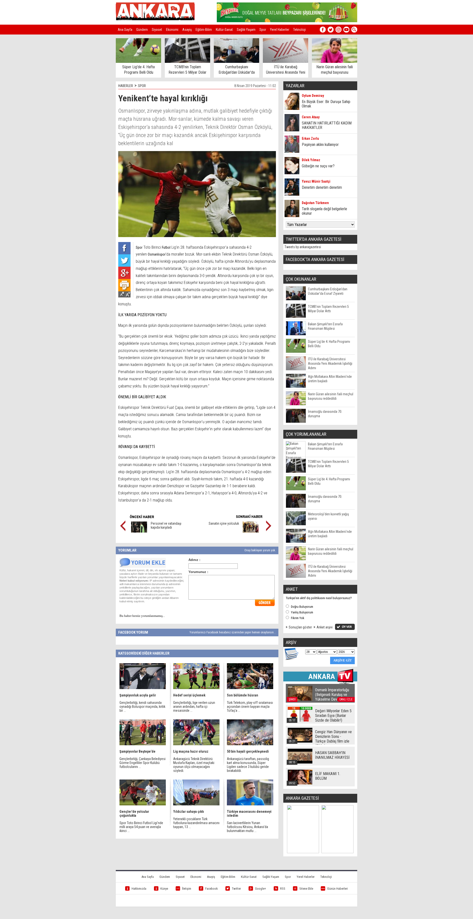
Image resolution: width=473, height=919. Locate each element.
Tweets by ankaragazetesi (303, 247)
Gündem (142, 30)
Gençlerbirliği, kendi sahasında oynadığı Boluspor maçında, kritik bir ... (142, 706)
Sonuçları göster (300, 627)
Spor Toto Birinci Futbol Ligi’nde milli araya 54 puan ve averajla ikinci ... (141, 827)
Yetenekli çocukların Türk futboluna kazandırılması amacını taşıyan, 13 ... (196, 823)
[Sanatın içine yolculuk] (251, 531)
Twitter (236, 888)
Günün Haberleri (337, 888)
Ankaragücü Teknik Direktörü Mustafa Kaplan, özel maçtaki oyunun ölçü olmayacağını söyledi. (193, 765)
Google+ (260, 888)
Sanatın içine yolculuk (224, 523)
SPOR (142, 86)
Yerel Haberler (279, 30)
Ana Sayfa (125, 30)
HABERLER (125, 86)
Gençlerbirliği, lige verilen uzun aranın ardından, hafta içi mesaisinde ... (194, 706)
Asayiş (187, 30)
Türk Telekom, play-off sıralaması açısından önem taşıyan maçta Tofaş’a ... (250, 706)
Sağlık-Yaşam (246, 30)
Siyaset (157, 30)
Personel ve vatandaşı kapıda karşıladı (166, 525)
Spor (262, 30)
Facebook (211, 888)
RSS (282, 888)
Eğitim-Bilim (204, 30)
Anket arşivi (325, 627)
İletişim (186, 888)
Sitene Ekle (306, 888)
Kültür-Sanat (224, 30)
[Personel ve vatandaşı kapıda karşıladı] (139, 531)
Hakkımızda (139, 888)
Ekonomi (172, 30)
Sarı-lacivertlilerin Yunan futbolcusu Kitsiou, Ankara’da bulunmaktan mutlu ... (247, 827)
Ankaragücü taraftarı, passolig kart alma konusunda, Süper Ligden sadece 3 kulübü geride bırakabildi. (248, 765)
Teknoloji (299, 30)
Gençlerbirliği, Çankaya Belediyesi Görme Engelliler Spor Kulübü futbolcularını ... (142, 763)
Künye (164, 888)
